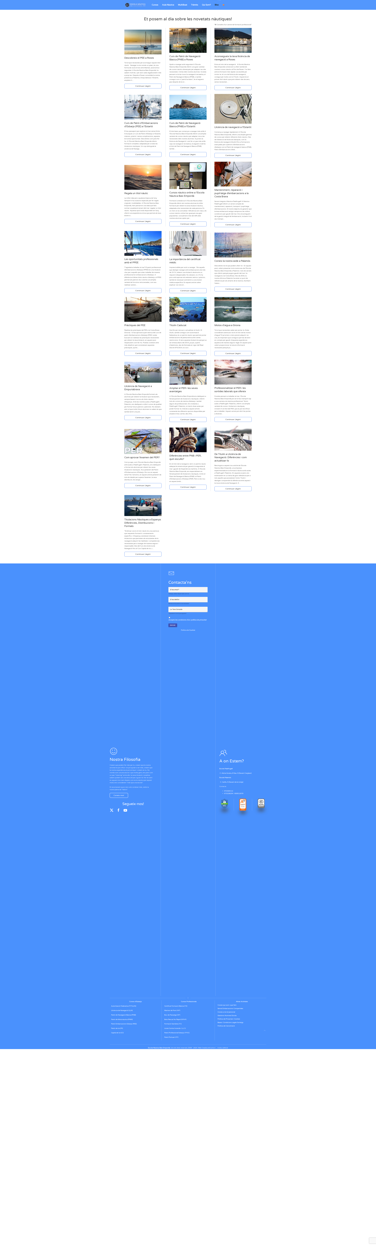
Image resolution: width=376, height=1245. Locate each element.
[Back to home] (135, 5)
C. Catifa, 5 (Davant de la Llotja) (231, 782)
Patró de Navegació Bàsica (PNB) (123, 1015)
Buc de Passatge (170, 1015)
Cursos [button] (155, 5)
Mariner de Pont (170, 1010)
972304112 (228, 791)
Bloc (217, 5)
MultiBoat (182, 5)
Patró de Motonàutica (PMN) (122, 1019)
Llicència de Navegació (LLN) (122, 1010)
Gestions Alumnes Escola (227, 1016)
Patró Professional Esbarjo (174, 1033)
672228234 (228, 793)
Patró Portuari (169, 1037)
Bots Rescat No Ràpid (172, 1019)
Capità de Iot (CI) (117, 1033)
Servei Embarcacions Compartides (230, 1008)
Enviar (173, 625)
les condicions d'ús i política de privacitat (191, 620)
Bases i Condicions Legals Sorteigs (230, 1022)
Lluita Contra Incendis (172, 1028)
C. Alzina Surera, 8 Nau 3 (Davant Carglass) (235, 773)
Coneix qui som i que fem (227, 1005)
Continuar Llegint (143, 86)
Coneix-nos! (119, 795)
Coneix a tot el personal (226, 1012)
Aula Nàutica (168, 5)
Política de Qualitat (188, 630)
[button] (264, 1030)
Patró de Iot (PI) (117, 1028)
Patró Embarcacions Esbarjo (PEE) (124, 1024)
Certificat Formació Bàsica (174, 1006)
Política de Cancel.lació (226, 1026)
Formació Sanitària (171, 1024)
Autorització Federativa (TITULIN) (123, 1006)
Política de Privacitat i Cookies (229, 1019)
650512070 (239, 793)
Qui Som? (206, 5)
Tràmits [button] (194, 5)
